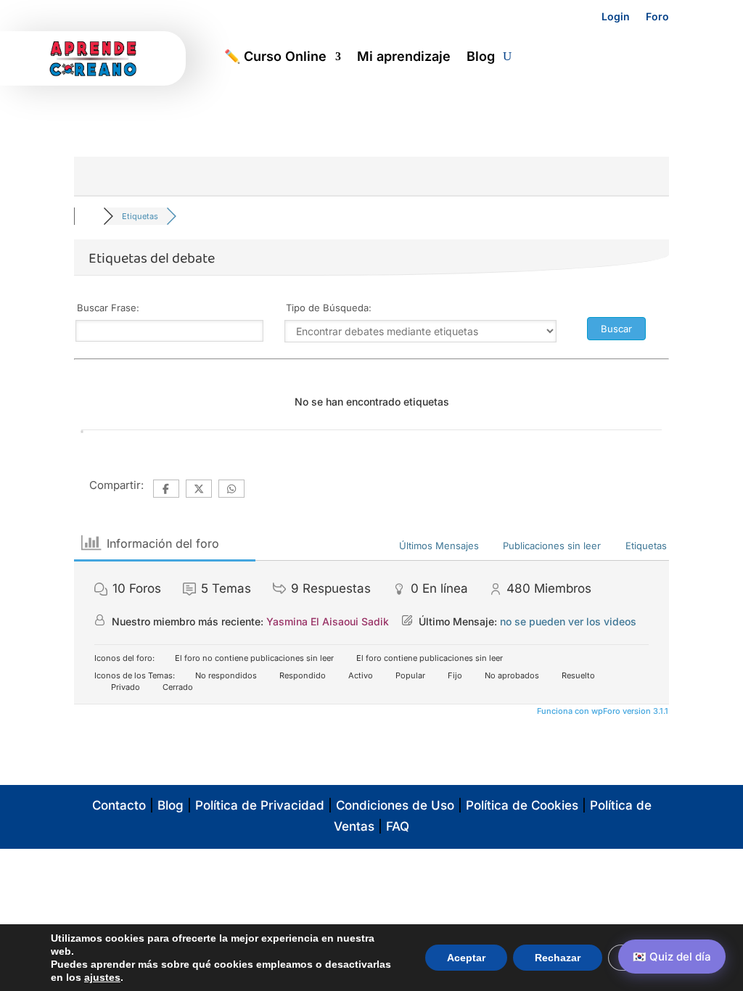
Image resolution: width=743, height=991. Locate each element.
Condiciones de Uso (395, 805)
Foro (657, 16)
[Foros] (88, 216)
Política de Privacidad (259, 805)
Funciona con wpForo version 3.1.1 (601, 711)
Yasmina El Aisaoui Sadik (327, 621)
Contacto (119, 805)
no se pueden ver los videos (568, 621)
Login (616, 16)
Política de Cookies (522, 805)
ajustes (102, 977)
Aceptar (466, 957)
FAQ (397, 826)
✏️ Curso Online (275, 58)
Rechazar (557, 957)
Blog (481, 58)
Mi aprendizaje (404, 58)
